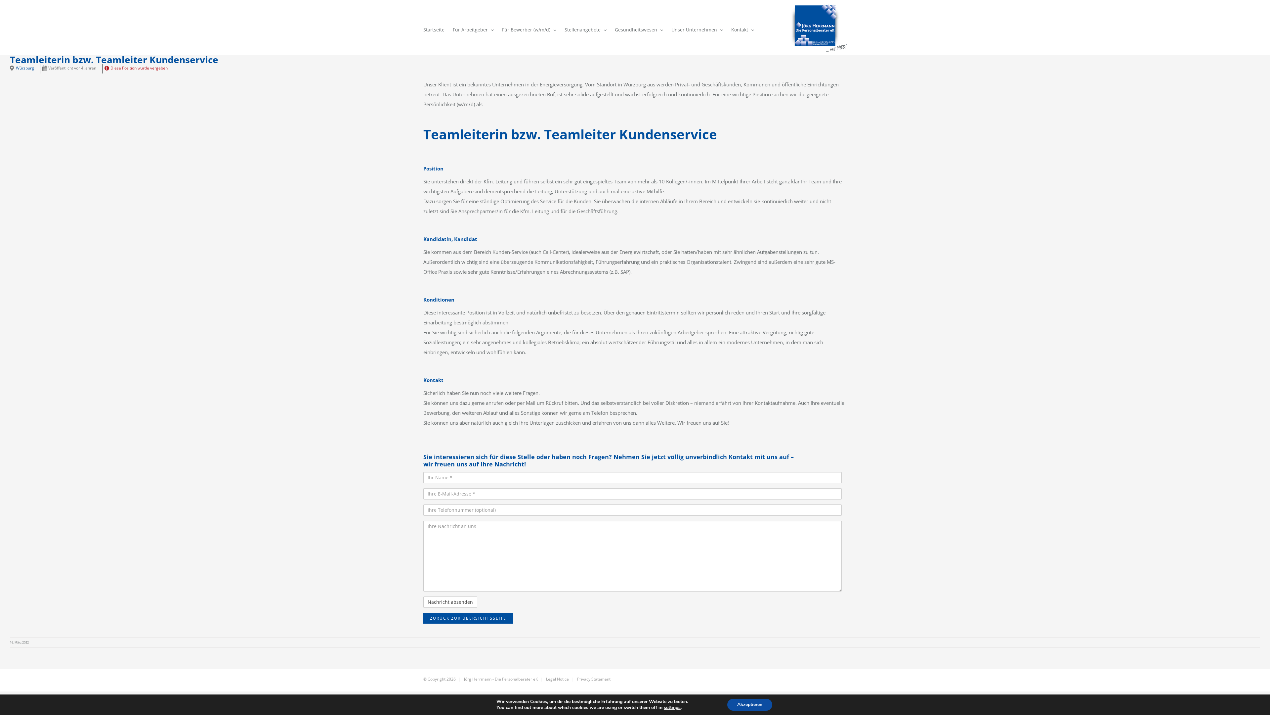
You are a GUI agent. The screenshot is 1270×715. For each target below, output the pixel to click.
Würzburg (25, 68)
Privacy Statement (594, 679)
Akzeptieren (749, 704)
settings (672, 708)
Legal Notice (557, 679)
